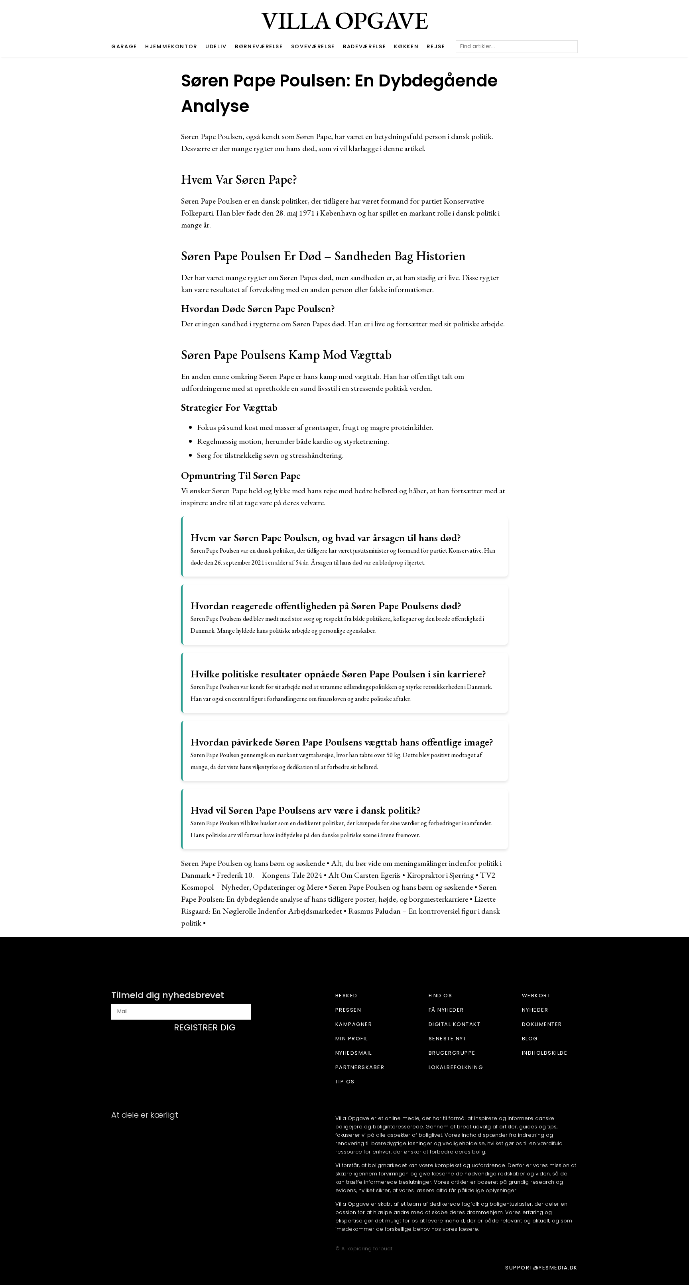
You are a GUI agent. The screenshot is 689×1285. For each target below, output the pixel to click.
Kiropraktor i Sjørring (440, 875)
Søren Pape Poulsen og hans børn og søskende (253, 863)
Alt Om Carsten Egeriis (364, 875)
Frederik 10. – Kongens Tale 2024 (269, 875)
